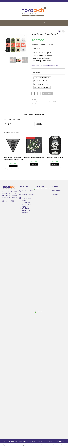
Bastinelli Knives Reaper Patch (34, 157)
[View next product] (63, 31)
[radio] (42, 78)
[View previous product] (59, 31)
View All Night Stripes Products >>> (45, 66)
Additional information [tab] (34, 114)
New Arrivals (56, 190)
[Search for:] (45, 23)
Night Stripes (42, 101)
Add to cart (47, 93)
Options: (36, 72)
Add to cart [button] (13, 166)
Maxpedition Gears (9, 168)
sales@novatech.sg (29, 195)
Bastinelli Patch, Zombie (55, 157)
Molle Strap (49, 101)
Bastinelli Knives (28, 167)
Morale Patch (17, 168)
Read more (34, 164)
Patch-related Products (13, 169)
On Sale (55, 195)
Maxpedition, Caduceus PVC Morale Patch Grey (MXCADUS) (13, 158)
